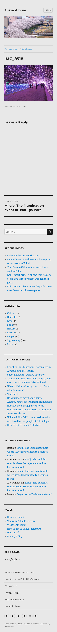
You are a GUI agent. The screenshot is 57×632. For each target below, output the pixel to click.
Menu (48, 10)
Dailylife (11, 317)
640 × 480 (21, 106)
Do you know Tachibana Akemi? (24, 398)
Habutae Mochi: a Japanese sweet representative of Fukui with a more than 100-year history (29, 409)
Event (10, 321)
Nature (11, 332)
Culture (11, 313)
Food (10, 324)
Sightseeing (13, 340)
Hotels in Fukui (15, 517)
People (11, 336)
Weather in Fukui (16, 524)
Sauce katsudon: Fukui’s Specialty (26, 374)
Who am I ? (13, 394)
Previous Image (11, 49)
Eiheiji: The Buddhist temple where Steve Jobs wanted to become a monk (27, 451)
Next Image (26, 49)
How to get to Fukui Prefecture (24, 425)
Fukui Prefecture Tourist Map (23, 255)
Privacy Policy (14, 536)
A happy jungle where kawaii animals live (29, 401)
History (11, 328)
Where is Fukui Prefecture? (22, 521)
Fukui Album (15, 10)
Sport (10, 344)
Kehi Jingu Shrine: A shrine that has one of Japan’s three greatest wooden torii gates (29, 278)
